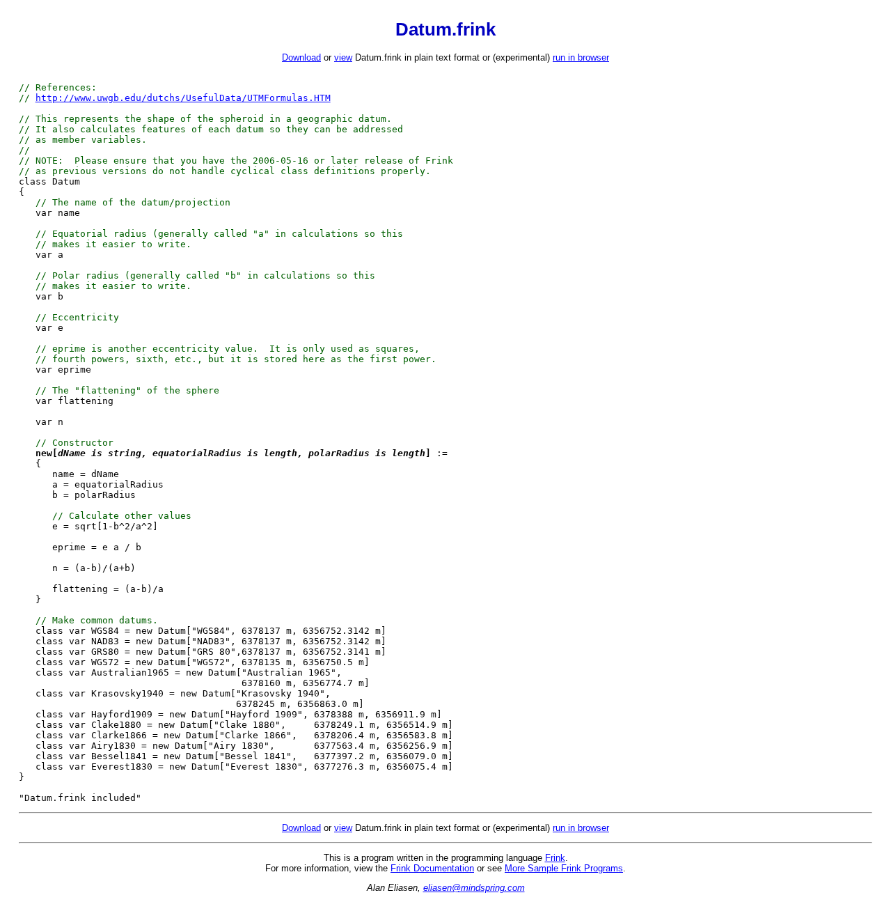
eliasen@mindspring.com (474, 887)
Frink (555, 858)
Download (301, 57)
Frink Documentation (432, 868)
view (343, 57)
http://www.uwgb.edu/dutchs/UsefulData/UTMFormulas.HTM (183, 98)
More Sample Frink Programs (564, 868)
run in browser (581, 57)
